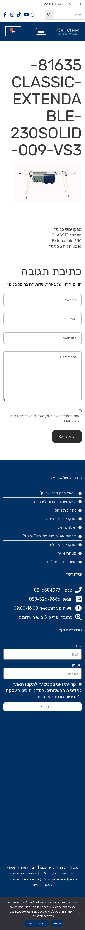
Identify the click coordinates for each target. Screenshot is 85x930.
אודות (78, 3)
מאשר (57, 923)
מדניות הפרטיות (36, 923)
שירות (68, 3)
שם (79, 645)
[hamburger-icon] (41, 31)
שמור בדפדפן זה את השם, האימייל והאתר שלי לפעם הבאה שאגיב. (45, 418)
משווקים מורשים (52, 3)
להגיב (70, 436)
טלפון (77, 665)
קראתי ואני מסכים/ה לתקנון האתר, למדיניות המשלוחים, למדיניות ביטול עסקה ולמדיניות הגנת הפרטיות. (44, 690)
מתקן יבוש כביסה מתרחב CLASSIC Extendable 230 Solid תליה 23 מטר (65, 238)
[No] (79, 913)
